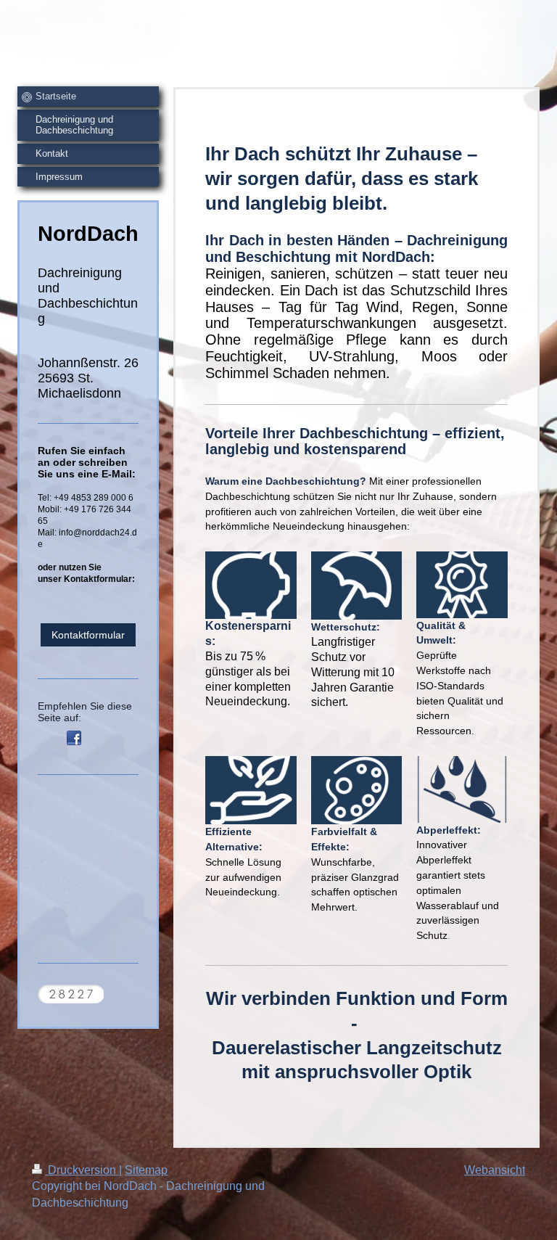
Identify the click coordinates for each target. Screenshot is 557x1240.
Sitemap (146, 1170)
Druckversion (82, 1170)
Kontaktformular (88, 635)
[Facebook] (74, 738)
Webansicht (494, 1170)
